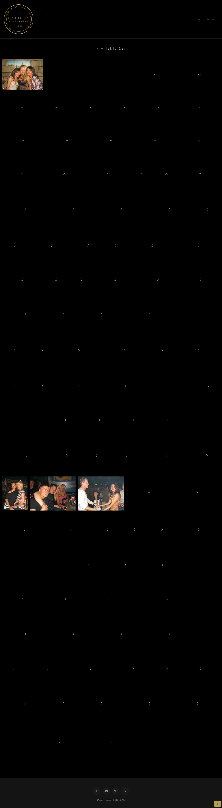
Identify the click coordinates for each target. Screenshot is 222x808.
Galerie (210, 19)
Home (199, 19)
